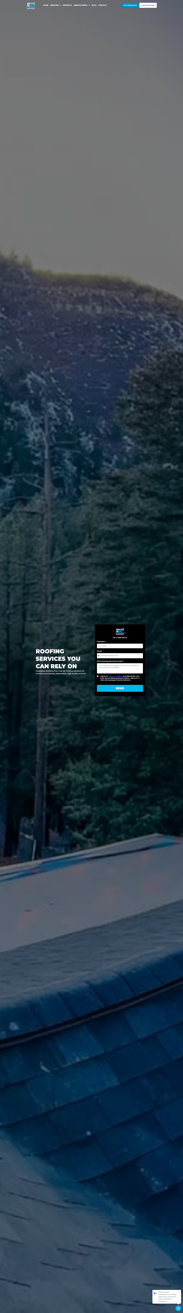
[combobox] (99, 655)
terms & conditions (115, 676)
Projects (67, 5)
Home (45, 5)
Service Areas (80, 5)
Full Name (101, 641)
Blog (94, 5)
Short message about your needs (110, 661)
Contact (102, 5)
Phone (99, 651)
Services (54, 5)
